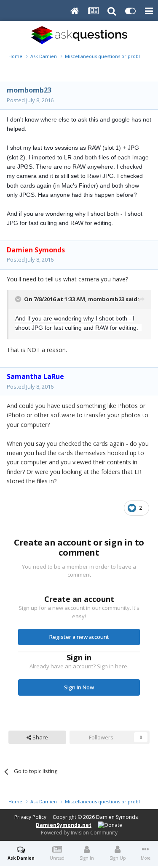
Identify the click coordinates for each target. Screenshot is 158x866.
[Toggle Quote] (19, 299)
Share (39, 737)
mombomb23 (29, 90)
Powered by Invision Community (79, 832)
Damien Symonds (117, 817)
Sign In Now (79, 687)
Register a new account (79, 637)
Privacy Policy (30, 817)
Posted (30, 100)
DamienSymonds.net (63, 825)
